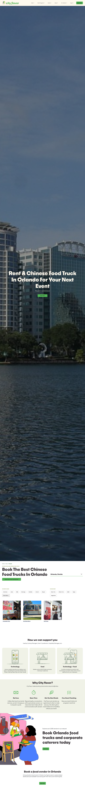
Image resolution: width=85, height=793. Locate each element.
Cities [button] (32, 3)
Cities (6, 563)
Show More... (6, 595)
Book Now (79, 3)
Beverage (23, 592)
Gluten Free (61, 592)
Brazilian (30, 592)
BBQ (17, 592)
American (5, 592)
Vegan (74, 592)
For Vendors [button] (63, 3)
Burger (43, 592)
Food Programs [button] (41, 3)
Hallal (68, 592)
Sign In (71, 3)
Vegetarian (53, 595)
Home (3, 563)
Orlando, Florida (57, 574)
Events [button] (49, 3)
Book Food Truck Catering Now (11, 579)
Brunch (37, 592)
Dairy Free (53, 592)
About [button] (56, 3)
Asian (12, 592)
